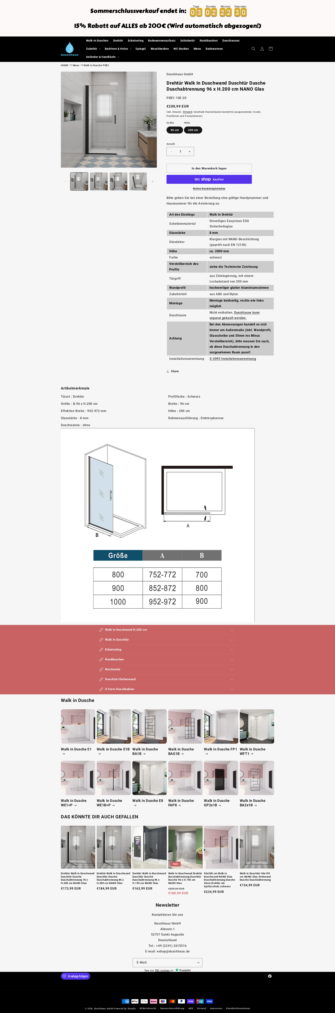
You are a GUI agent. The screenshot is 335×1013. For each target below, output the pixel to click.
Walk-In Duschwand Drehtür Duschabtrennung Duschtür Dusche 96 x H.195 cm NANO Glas (185, 878)
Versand (187, 112)
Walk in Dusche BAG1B (181, 751)
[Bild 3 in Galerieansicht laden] (118, 181)
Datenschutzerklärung (172, 1008)
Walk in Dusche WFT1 (252, 751)
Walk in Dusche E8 (147, 801)
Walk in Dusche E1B (113, 749)
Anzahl (171, 143)
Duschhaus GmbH (104, 1008)
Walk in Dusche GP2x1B (217, 803)
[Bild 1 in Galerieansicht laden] (79, 181)
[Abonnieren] (198, 962)
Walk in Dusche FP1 (220, 749)
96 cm (175, 130)
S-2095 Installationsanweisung (233, 359)
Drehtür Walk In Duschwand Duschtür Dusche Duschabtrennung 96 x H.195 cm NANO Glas (149, 878)
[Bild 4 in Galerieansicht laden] (138, 181)
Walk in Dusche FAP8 (181, 803)
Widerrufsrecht (148, 1008)
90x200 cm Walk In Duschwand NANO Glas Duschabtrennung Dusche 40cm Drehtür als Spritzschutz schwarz (219, 880)
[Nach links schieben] (65, 181)
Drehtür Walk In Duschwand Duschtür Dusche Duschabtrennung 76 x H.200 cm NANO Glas (77, 878)
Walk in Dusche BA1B (145, 751)
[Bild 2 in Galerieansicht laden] (99, 181)
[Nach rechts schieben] (152, 181)
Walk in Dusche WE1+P (73, 803)
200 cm (193, 130)
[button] (93, 49)
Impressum (216, 1008)
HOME (64, 65)
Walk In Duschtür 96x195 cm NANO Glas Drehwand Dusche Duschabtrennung (255, 876)
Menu (76, 65)
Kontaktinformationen (238, 1008)
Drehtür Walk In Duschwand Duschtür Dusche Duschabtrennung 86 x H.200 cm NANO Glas (113, 878)
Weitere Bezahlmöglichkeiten (209, 188)
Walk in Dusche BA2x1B (252, 803)
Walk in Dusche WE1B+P (109, 803)
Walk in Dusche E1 (76, 749)
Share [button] (175, 371)
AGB (190, 1008)
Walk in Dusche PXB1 (96, 65)
